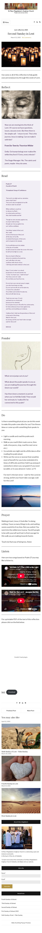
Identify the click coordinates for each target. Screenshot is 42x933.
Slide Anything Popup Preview (21, 923)
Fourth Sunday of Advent (9, 899)
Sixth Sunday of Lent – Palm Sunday (15, 752)
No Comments (26, 37)
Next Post (30, 710)
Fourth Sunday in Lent (10, 784)
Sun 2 (3, 692)
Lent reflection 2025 (21, 30)
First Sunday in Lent (9, 816)
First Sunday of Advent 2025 (10, 911)
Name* (3, 873)
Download (11, 692)
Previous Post (11, 710)
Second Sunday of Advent (9, 907)
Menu (6, 22)
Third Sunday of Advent (9, 903)
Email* (3, 879)
